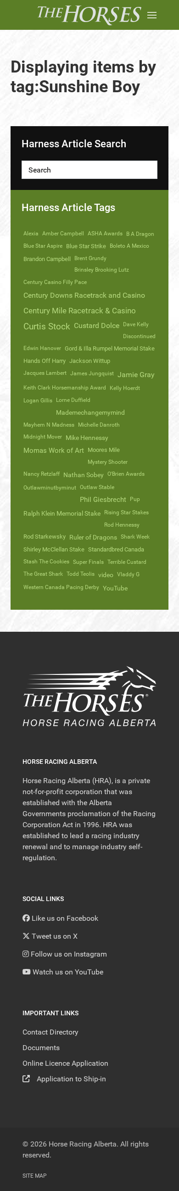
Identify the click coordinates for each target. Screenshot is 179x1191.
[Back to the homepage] (89, 15)
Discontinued (139, 336)
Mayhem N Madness (48, 425)
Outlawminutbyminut (49, 487)
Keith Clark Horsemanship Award (64, 387)
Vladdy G (128, 574)
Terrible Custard (126, 562)
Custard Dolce (96, 325)
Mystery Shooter (108, 462)
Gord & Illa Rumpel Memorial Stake (110, 348)
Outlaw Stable (97, 487)
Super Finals (88, 562)
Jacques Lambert (45, 373)
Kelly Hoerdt (125, 388)
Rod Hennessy (122, 525)
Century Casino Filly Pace (55, 282)
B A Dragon (140, 234)
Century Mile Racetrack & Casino (79, 310)
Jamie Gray (136, 374)
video (105, 575)
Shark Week (135, 537)
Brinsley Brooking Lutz (101, 270)
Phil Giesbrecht (103, 499)
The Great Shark (43, 574)
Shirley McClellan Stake (53, 549)
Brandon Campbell (47, 259)
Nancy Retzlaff (41, 474)
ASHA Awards (105, 233)
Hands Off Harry (44, 360)
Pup (135, 499)
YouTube (115, 588)
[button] (152, 15)
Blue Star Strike (86, 246)
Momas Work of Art (53, 450)
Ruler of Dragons (93, 537)
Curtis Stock (46, 326)
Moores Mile (104, 449)
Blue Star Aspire (42, 246)
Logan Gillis (37, 400)
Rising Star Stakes (126, 512)
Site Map (34, 1176)
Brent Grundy (90, 258)
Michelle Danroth (99, 425)
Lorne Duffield (73, 400)
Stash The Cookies (46, 561)
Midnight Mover (42, 437)
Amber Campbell (63, 233)
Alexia (31, 233)
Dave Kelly (136, 324)
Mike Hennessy (87, 437)
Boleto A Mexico (129, 246)
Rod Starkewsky (44, 536)
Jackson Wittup (89, 360)
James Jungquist (92, 373)
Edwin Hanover (42, 348)
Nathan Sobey (83, 475)
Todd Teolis (81, 574)
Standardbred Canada (116, 549)
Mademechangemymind (90, 412)
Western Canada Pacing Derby (61, 587)
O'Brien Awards (126, 474)
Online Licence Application (65, 1063)
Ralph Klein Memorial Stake (62, 513)
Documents (41, 1047)
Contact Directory (50, 1032)
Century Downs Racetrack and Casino (84, 295)
